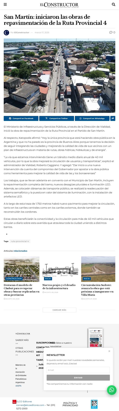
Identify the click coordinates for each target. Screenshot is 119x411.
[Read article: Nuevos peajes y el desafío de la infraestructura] (60, 269)
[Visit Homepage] (59, 5)
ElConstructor (21, 32)
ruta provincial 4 (20, 241)
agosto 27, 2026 (90, 299)
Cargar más (59, 310)
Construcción (14, 279)
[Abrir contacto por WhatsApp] (112, 390)
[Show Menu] (5, 4)
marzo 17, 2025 (42, 32)
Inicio (48, 279)
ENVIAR (78, 377)
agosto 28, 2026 (12, 299)
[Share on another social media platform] (112, 118)
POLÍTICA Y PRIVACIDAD (70, 404)
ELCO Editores (24, 401)
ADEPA (18, 386)
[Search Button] (113, 4)
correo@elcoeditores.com (30, 405)
